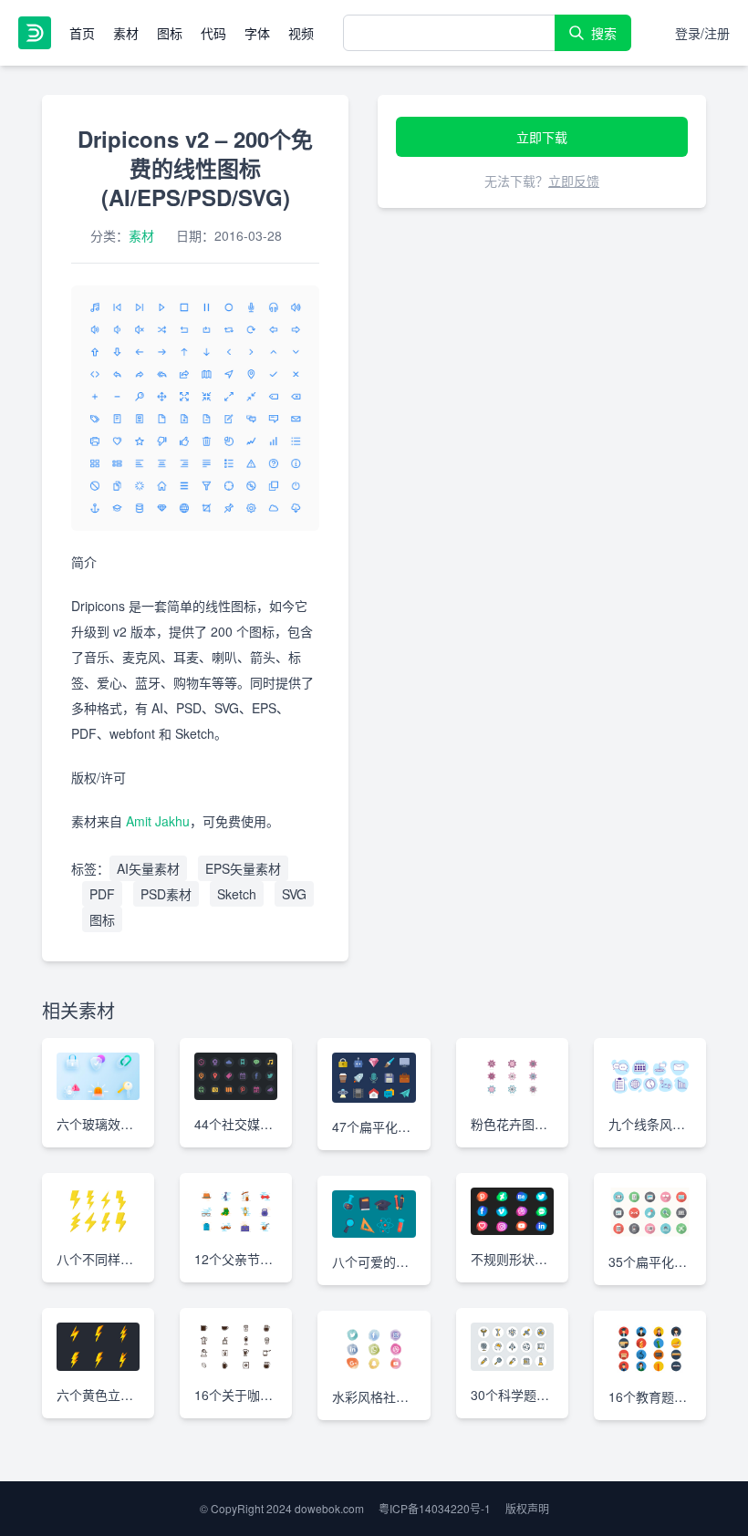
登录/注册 (702, 33)
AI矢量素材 (148, 868)
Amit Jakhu (158, 821)
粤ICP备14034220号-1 (435, 1508)
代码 (213, 33)
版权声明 (527, 1508)
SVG (294, 894)
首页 (82, 33)
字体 (257, 33)
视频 (301, 33)
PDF (102, 894)
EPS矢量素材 (243, 868)
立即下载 (541, 137)
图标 (169, 33)
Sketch (236, 894)
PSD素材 (166, 894)
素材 (126, 33)
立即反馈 (573, 180)
